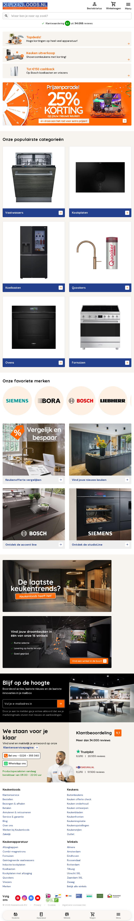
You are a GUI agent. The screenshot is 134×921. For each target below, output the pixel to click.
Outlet (70, 834)
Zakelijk (7, 834)
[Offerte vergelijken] (34, 449)
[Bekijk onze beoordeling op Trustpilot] (102, 751)
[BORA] (49, 400)
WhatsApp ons (17, 763)
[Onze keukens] (67, 586)
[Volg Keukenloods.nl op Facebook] (31, 898)
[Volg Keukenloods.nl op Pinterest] (17, 898)
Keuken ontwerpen (77, 808)
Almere (71, 847)
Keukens (72, 789)
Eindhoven (73, 855)
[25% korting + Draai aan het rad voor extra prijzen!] (67, 104)
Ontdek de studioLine (87, 544)
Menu (128, 8)
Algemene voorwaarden (74, 905)
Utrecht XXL (73, 873)
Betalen (7, 808)
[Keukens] (100, 449)
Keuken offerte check (79, 799)
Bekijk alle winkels (77, 886)
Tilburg (71, 869)
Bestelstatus (94, 8)
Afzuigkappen (10, 847)
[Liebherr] (113, 400)
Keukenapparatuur (15, 841)
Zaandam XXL (75, 877)
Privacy (37, 905)
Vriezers (7, 882)
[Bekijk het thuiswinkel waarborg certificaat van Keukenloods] (114, 896)
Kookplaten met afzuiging (17, 873)
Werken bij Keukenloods (16, 829)
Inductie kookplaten (14, 864)
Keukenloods (11, 789)
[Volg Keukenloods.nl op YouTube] (37, 898)
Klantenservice (11, 794)
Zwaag (71, 882)
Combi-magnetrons (14, 851)
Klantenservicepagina (18, 747)
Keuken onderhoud (77, 803)
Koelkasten (9, 869)
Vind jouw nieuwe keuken (89, 480)
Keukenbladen (75, 812)
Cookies (52, 905)
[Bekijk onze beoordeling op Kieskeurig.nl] (102, 767)
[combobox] (67, 15)
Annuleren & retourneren (17, 812)
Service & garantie (13, 816)
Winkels (72, 841)
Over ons (8, 825)
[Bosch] (81, 400)
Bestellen (8, 799)
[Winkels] (67, 642)
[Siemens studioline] (100, 514)
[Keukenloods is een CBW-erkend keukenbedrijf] (52, 900)
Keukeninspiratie (76, 821)
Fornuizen (8, 855)
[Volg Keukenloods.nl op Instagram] (24, 898)
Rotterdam (73, 864)
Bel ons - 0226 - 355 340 (24, 755)
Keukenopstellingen (78, 825)
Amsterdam (74, 851)
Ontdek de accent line (21, 544)
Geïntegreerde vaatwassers (18, 860)
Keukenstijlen (74, 829)
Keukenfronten (75, 816)
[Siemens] (17, 400)
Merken (7, 886)
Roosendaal (73, 860)
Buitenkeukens (75, 794)
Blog (5, 821)
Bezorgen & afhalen (14, 803)
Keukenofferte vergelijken (23, 480)
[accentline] (34, 514)
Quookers (8, 877)
